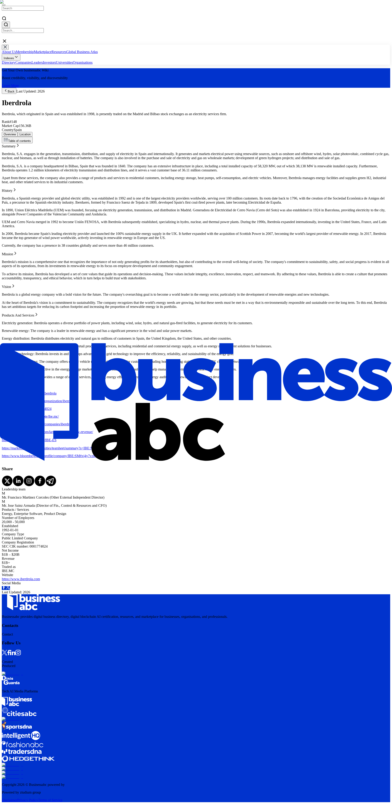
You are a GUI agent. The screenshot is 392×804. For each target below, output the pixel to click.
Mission (7, 153)
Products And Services (18, 161)
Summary (9, 145)
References (10, 166)
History (7, 149)
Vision (6, 157)
